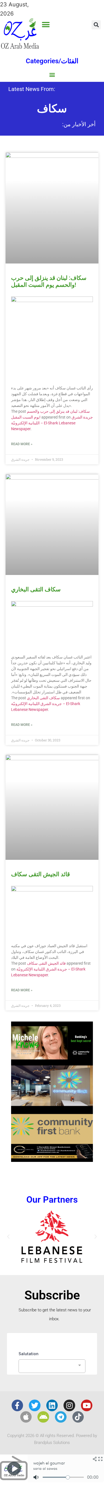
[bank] (52, 1160)
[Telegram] (61, 1417)
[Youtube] (87, 1405)
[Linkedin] (52, 1405)
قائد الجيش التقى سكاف (40, 874)
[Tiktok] (78, 1417)
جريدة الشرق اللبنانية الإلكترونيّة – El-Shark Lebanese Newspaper (52, 423)
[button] (46, 24)
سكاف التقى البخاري (36, 589)
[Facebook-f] (17, 1405)
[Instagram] (69, 1405)
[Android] (43, 1417)
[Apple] (26, 1417)
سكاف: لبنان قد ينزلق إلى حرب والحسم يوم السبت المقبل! (49, 281)
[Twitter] (34, 1405)
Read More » (21, 444)
